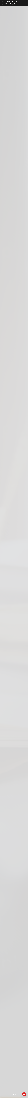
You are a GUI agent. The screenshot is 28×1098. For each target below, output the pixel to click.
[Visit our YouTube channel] (24, 1094)
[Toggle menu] (25, 2)
